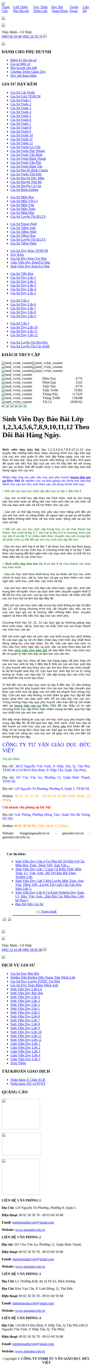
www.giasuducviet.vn (30, 1230)
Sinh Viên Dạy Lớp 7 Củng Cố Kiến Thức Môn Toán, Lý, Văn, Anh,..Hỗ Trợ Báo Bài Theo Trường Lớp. (48, 873)
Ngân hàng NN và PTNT (27, 1083)
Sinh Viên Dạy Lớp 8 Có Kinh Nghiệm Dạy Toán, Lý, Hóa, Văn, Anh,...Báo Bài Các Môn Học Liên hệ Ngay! (50, 896)
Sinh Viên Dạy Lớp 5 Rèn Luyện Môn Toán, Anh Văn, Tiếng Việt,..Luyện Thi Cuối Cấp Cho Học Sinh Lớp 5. (49, 884)
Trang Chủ (6, 9)
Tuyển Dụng (74, 9)
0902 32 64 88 (12, 950)
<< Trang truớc (46, 911)
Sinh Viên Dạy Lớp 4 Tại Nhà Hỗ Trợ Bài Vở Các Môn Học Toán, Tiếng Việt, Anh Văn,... (50, 863)
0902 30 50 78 (32, 36)
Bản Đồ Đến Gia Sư (29, 904)
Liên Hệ (86, 9)
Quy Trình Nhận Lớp (40, 9)
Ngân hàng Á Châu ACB (27, 1080)
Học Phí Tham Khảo (59, 9)
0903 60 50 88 (12, 36)
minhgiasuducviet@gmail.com (33, 1222)
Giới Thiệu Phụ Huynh (21, 9)
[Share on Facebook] (4, 920)
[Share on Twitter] (10, 920)
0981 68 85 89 (32, 950)
